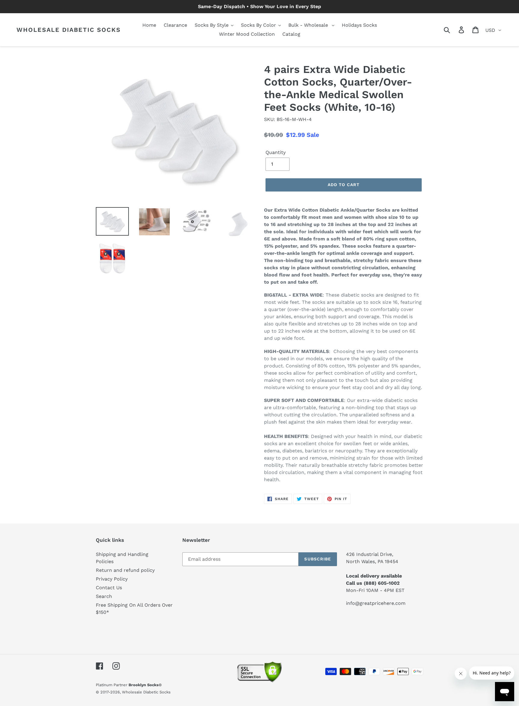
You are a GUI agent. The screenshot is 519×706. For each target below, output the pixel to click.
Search (104, 596)
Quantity (276, 152)
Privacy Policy (112, 579)
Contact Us (109, 587)
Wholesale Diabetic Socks (69, 29)
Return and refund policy (125, 570)
